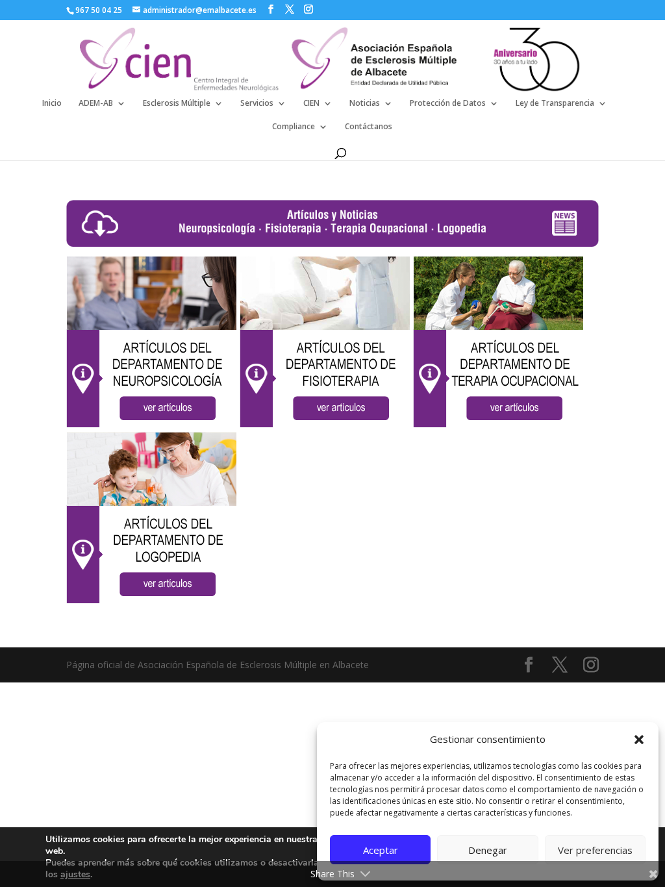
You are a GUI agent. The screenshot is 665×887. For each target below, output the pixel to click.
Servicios (256, 103)
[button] (639, 739)
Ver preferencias (595, 849)
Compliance (293, 127)
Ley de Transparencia (555, 103)
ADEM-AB (96, 103)
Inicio (52, 103)
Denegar (487, 849)
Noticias (364, 103)
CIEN (311, 103)
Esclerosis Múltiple (176, 103)
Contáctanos (368, 127)
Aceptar (380, 849)
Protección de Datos (448, 103)
